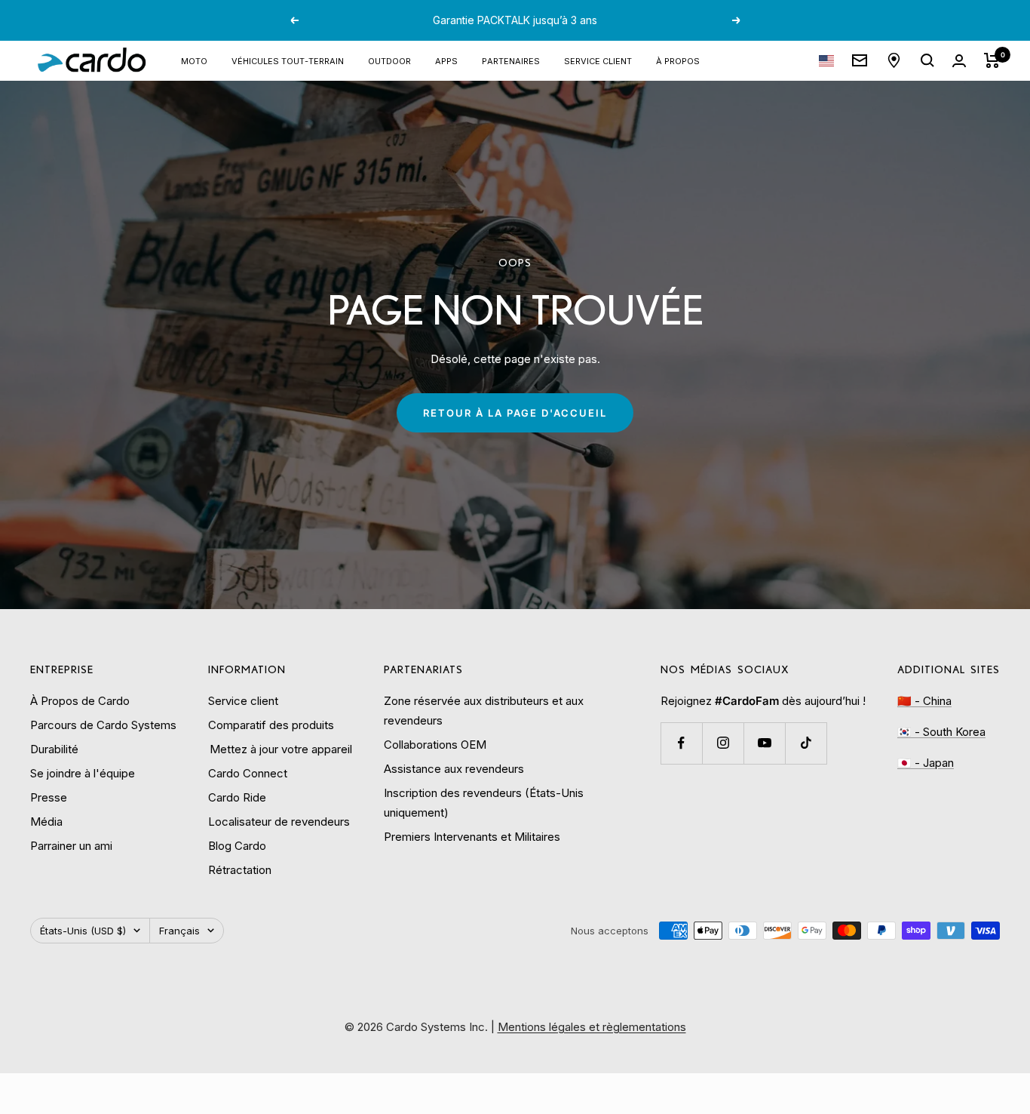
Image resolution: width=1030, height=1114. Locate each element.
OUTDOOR (389, 60)
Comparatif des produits (271, 725)
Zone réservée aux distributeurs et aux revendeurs (484, 711)
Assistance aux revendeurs (454, 769)
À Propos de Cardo (80, 701)
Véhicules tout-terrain (287, 60)
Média (46, 821)
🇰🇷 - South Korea (941, 732)
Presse (48, 797)
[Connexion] (959, 60)
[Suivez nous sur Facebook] (681, 743)
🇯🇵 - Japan (925, 762)
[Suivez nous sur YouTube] (764, 743)
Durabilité (54, 749)
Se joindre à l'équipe (82, 773)
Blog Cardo (237, 846)
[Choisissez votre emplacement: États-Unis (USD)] (826, 60)
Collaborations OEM (435, 744)
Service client (598, 60)
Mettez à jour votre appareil (280, 749)
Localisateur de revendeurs (279, 821)
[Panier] (992, 60)
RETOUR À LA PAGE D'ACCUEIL (515, 413)
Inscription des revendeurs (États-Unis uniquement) (484, 803)
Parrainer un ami (71, 846)
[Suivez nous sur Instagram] (722, 743)
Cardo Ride (237, 797)
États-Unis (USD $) (83, 931)
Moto (194, 60)
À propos (678, 60)
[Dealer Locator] (894, 60)
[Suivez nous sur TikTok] (805, 743)
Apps (446, 60)
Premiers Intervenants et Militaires (472, 836)
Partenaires (511, 60)
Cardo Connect (247, 773)
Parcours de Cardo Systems (103, 725)
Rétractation (239, 870)
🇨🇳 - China (924, 701)
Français (179, 931)
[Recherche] (927, 60)
